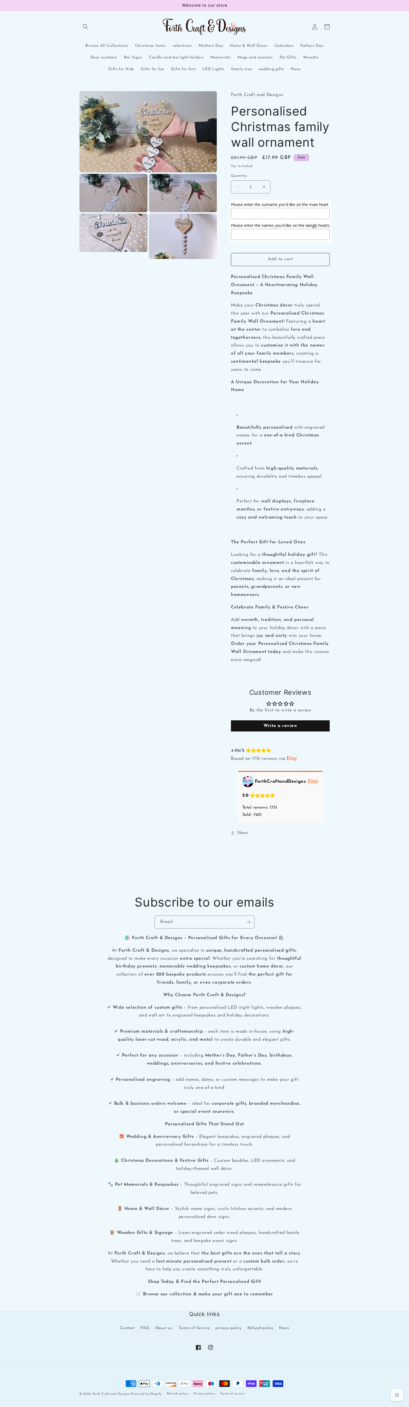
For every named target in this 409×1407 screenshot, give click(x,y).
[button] (85, 27)
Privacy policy (204, 1393)
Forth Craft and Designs (111, 1394)
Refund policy (260, 1328)
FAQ (145, 1328)
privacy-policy (228, 1328)
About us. (164, 1328)
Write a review (280, 725)
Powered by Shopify (146, 1394)
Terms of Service (194, 1328)
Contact (127, 1328)
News (284, 1328)
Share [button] (242, 833)
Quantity (239, 176)
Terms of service (232, 1393)
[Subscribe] (248, 922)
